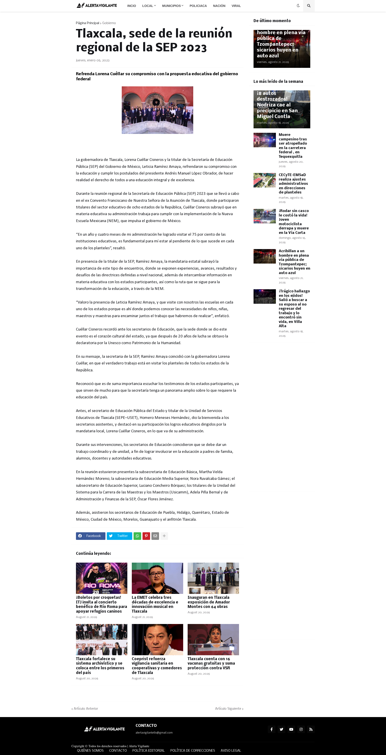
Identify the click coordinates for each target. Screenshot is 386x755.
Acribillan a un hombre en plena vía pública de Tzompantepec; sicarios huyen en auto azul (281, 42)
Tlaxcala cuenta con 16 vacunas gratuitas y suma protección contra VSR (211, 664)
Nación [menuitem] (219, 6)
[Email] (155, 536)
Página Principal (87, 23)
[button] (298, 6)
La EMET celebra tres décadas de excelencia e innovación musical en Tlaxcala (155, 605)
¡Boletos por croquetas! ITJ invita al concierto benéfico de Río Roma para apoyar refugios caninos (101, 605)
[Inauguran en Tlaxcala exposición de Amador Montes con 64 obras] (213, 578)
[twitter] (281, 729)
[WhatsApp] (137, 536)
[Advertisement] (282, 420)
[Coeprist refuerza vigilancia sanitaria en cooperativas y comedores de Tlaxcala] (157, 639)
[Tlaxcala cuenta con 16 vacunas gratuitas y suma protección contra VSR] (213, 639)
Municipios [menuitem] (171, 6)
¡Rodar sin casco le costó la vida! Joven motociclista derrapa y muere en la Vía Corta (294, 222)
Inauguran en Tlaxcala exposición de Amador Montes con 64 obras (209, 602)
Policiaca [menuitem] (198, 6)
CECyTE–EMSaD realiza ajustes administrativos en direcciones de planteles (293, 183)
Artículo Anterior (86, 709)
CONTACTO (118, 751)
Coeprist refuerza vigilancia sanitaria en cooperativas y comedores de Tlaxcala (157, 666)
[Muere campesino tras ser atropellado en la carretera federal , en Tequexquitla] (265, 140)
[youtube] (291, 729)
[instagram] (301, 729)
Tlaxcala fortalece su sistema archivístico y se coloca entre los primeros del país (100, 666)
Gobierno (109, 23)
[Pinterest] (146, 536)
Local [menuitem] (147, 6)
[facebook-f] (271, 729)
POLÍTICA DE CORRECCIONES (192, 751)
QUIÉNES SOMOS (90, 751)
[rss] (311, 729)
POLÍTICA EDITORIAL (148, 751)
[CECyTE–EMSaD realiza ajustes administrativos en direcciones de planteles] (265, 180)
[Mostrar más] (164, 536)
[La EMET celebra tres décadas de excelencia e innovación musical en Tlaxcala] (157, 578)
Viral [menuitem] (236, 6)
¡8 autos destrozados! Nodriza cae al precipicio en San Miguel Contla (277, 105)
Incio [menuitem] (131, 6)
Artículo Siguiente (228, 709)
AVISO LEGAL (231, 751)
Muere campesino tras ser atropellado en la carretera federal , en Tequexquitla (293, 146)
